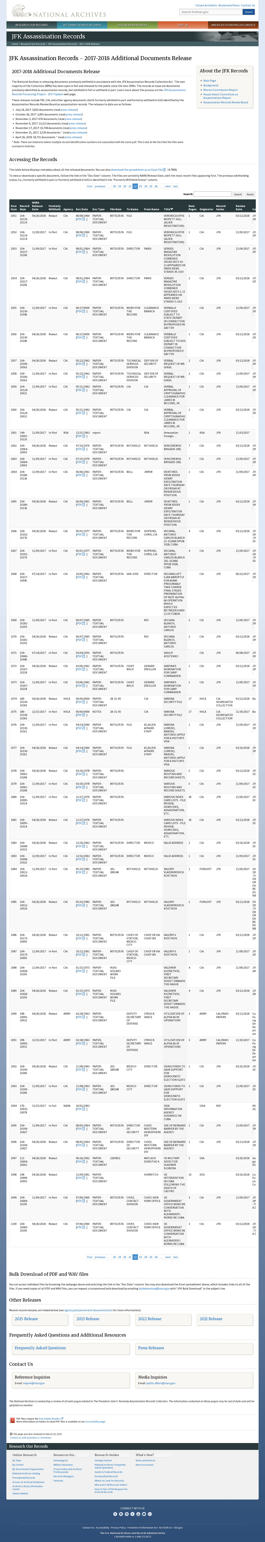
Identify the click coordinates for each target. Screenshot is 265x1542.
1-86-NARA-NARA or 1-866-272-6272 (132, 1536)
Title (167, 209)
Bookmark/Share (229, 5)
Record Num (24, 207)
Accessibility (102, 1527)
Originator (206, 209)
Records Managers (64, 1476)
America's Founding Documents (233, 25)
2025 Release (26, 1319)
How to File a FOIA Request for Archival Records (111, 1490)
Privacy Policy (118, 1527)
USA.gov (178, 1527)
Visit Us (183, 25)
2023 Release (87, 1319)
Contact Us (248, 5)
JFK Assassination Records (62, 44)
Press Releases (151, 1348)
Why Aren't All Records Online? (111, 1484)
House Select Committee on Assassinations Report (220, 96)
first (89, 186)
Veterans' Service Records (82, 25)
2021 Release (211, 1319)
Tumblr (132, 1514)
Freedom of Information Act (143, 1527)
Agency (68, 209)
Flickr (150, 1514)
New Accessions (145, 1464)
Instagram (127, 1514)
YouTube (138, 1514)
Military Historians (63, 1464)
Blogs (144, 1514)
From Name (151, 209)
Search (249, 12)
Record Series (221, 207)
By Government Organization (28, 1469)
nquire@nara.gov (34, 1383)
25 (150, 186)
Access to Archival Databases (28, 1482)
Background (210, 85)
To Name (132, 209)
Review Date (240, 207)
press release (69, 109)
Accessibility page (95, 1421)
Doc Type (98, 209)
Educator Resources (132, 25)
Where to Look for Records (109, 1480)
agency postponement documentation (88, 1310)
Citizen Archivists (206, 5)
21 (130, 186)
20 (124, 186)
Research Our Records (32, 25)
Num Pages (193, 207)
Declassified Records (106, 1476)
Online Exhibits (20, 1493)
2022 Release (149, 1319)
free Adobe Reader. (50, 1418)
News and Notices (145, 1460)
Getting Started (103, 1460)
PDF (79, 219)
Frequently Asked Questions (40, 1348)
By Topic (16, 1460)
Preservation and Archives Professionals (68, 1470)
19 (119, 186)
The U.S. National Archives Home (59, 11)
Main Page (209, 80)
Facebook (115, 1514)
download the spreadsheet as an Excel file (136, 169)
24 (145, 186)
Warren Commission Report (220, 90)
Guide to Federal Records (108, 1472)
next (168, 186)
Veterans (58, 1480)
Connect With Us (133, 1508)
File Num (116, 209)
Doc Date (82, 209)
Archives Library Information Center (27, 1488)
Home (15, 44)
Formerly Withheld (55, 207)
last (175, 186)
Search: (188, 194)
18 (114, 186)
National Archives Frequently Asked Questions (110, 1466)
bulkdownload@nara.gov (154, 1288)
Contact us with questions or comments (30, 1437)
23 (140, 186)
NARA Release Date (37, 206)
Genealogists (61, 1460)
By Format (17, 1464)
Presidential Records (23, 1477)
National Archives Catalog (26, 1473)
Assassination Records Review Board (225, 102)
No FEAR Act (165, 1527)
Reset (250, 194)
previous (100, 186)
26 (156, 186)
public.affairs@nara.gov (160, 1383)
